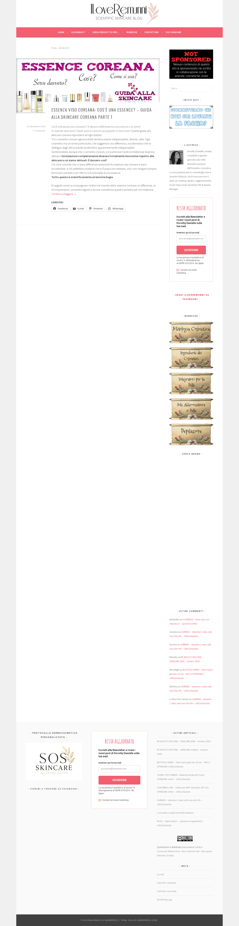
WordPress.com (147, 920)
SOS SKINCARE (173, 32)
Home (61, 32)
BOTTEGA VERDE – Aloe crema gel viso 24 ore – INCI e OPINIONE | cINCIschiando (191, 674)
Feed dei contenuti (166, 882)
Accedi (160, 874)
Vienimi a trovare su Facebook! (54, 788)
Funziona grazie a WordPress (99, 920)
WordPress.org (164, 899)
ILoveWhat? (78, 32)
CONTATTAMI (151, 32)
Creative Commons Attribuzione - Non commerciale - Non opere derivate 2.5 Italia (184, 851)
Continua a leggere (63, 194)
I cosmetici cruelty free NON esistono (175, 812)
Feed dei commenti (166, 891)
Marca (172, 462)
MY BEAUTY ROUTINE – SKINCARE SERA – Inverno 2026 (183, 741)
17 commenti (39, 131)
